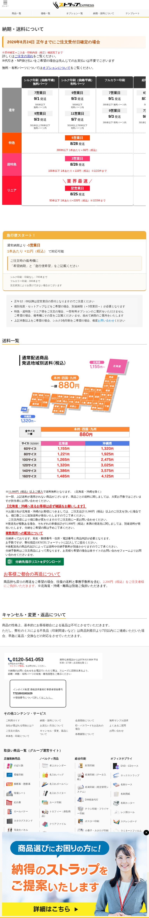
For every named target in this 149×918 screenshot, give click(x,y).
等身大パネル (21, 830)
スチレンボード (129, 821)
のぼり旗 (18, 765)
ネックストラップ (130, 775)
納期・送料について (50, 720)
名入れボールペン (58, 784)
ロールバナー (21, 811)
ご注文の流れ (13, 730)
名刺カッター (128, 803)
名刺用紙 (125, 793)
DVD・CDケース (130, 766)
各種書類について (84, 734)
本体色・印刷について (17, 736)
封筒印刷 (89, 765)
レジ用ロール (128, 812)
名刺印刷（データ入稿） (91, 777)
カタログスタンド (23, 820)
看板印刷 (18, 774)
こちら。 (48, 697)
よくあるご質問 (117, 725)
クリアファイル (57, 824)
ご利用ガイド (13, 720)
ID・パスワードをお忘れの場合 (89, 727)
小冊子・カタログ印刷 (96, 830)
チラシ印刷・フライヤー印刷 (92, 811)
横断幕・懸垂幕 (22, 784)
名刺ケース (127, 784)
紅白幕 (17, 802)
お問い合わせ (106, 320)
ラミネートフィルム (131, 830)
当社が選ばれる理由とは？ (20, 725)
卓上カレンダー (57, 765)
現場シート (20, 793)
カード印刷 (55, 802)
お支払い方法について (51, 725)
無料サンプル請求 (118, 720)
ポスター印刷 (92, 821)
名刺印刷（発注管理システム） (92, 789)
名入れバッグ (56, 774)
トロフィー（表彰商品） (56, 813)
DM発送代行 (91, 799)
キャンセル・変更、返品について (54, 732)
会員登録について (84, 720)
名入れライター (57, 793)
